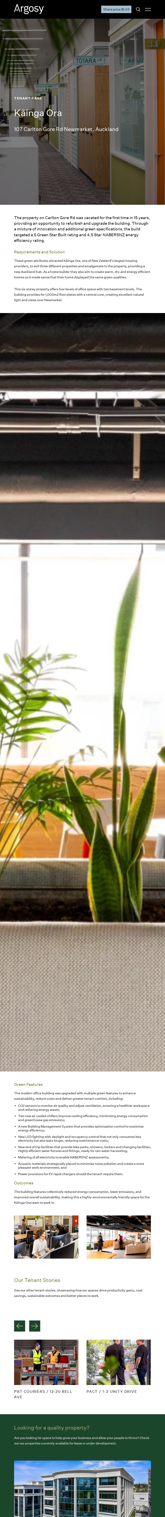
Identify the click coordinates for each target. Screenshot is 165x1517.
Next (34, 1326)
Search (138, 9)
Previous (19, 1326)
